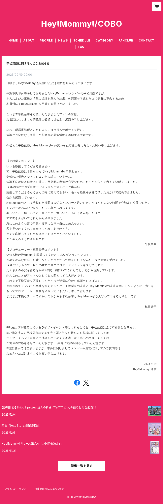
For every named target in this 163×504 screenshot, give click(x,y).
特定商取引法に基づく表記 (49, 488)
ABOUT (28, 40)
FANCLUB (126, 40)
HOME (13, 40)
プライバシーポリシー (16, 488)
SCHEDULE (81, 40)
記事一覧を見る (81, 466)
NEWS (63, 40)
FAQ (81, 46)
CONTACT (146, 40)
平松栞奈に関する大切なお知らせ (27, 63)
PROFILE (46, 40)
